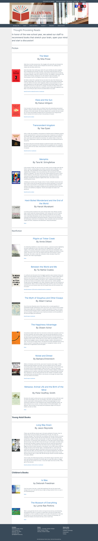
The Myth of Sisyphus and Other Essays (44, 298)
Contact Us (76, 1)
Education (51, 25)
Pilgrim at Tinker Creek (44, 238)
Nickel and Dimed (43, 355)
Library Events (61, 25)
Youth (24, 25)
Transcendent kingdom (44, 125)
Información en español (48, 1)
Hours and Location (60, 1)
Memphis (43, 159)
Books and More (33, 25)
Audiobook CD (30, 464)
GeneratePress (58, 539)
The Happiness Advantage (44, 324)
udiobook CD (30, 289)
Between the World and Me (44, 267)
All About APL (16, 25)
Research (43, 25)
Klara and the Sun (43, 100)
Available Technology (68, 530)
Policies (64, 533)
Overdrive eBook (30, 91)
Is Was (44, 480)
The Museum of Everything (44, 502)
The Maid (43, 56)
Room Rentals (66, 528)
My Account (69, 1)
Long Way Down (44, 425)
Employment (66, 532)
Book (25, 91)
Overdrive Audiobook (39, 91)
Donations (83, 1)
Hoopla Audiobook (31, 316)
